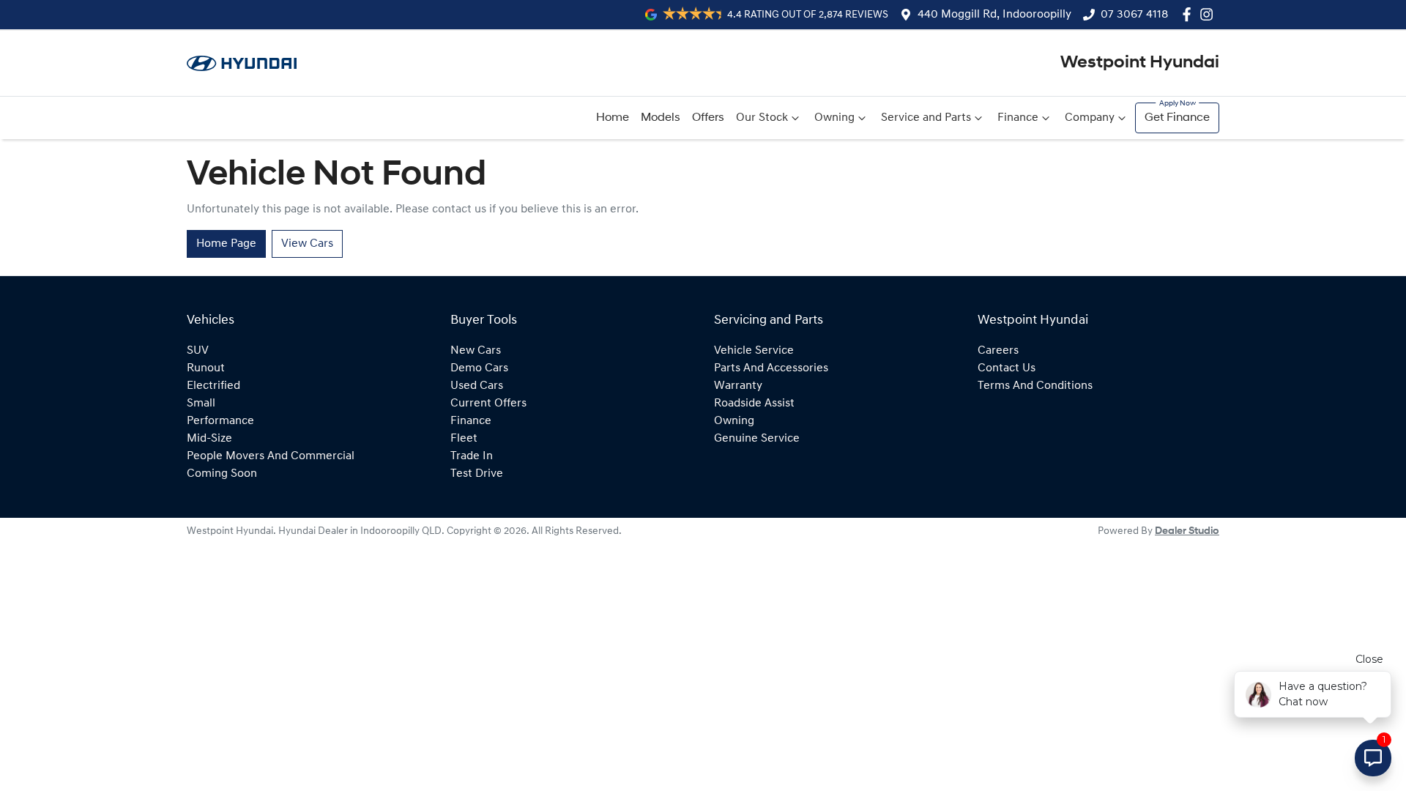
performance (220, 421)
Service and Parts (926, 118)
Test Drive (476, 474)
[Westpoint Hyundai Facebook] (1189, 14)
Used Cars (476, 386)
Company (1090, 118)
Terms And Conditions (1035, 386)
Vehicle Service (754, 351)
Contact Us (1006, 368)
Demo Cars (479, 368)
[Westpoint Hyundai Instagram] (1209, 14)
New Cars (475, 351)
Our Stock (762, 118)
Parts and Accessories (771, 368)
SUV (198, 351)
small (201, 403)
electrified (213, 386)
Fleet (463, 439)
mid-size (209, 439)
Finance (1017, 118)
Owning (834, 118)
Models (660, 118)
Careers (998, 351)
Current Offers (488, 403)
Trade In (471, 456)
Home (612, 118)
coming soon (222, 474)
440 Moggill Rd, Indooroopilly (994, 15)
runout (206, 368)
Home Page (226, 244)
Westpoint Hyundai (1139, 63)
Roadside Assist (754, 403)
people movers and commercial (270, 456)
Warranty (738, 386)
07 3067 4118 (1134, 15)
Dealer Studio (1187, 531)
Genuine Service (757, 439)
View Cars (307, 244)
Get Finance (1177, 118)
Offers (708, 118)
